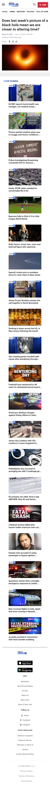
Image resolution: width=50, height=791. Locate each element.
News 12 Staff (7, 34)
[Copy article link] (16, 42)
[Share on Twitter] (13, 42)
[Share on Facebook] (9, 42)
